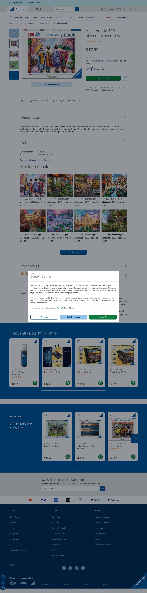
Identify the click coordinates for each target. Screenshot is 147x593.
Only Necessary (73, 317)
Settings (44, 317)
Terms (72, 308)
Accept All (103, 317)
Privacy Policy (62, 308)
